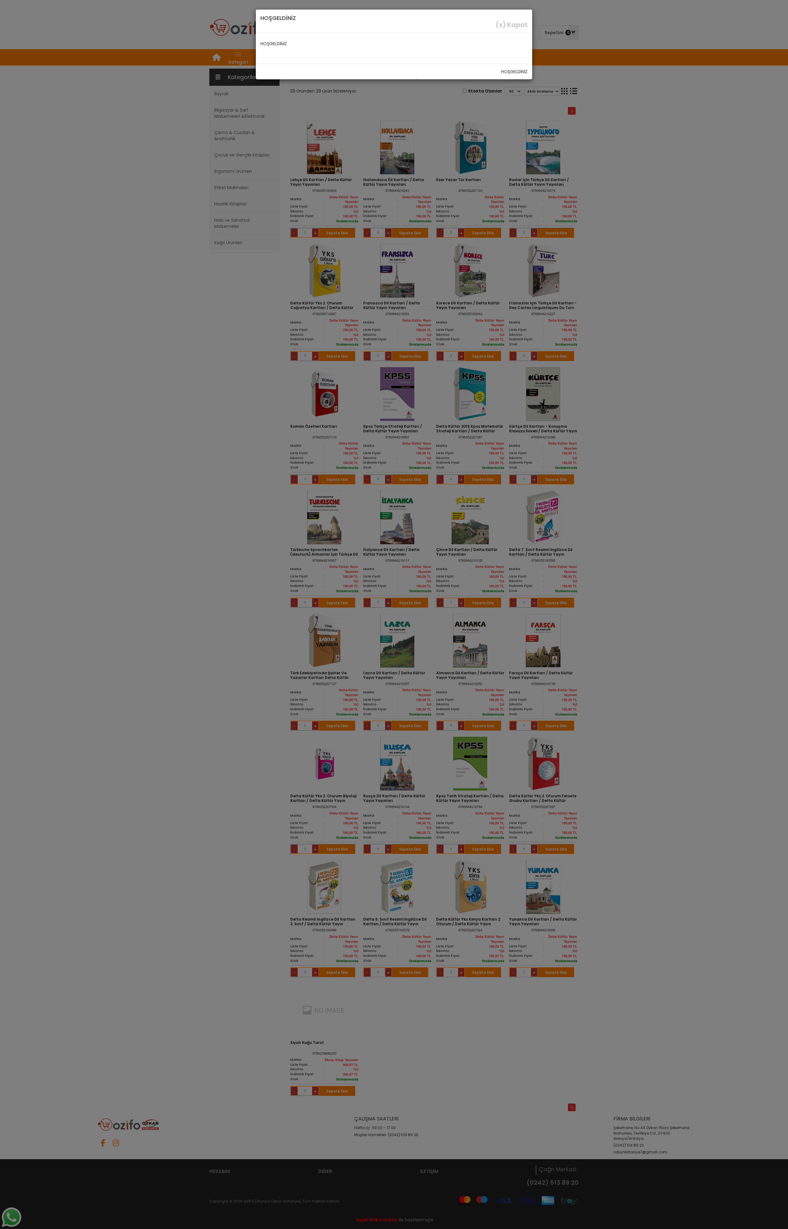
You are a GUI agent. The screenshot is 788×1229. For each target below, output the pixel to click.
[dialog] (394, 614)
